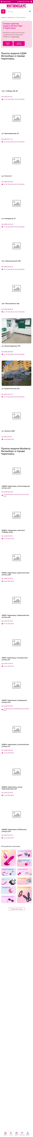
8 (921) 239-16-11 (7, 436)
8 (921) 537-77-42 (7, 139)
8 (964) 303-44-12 (8, 394)
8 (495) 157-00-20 (8, 492)
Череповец (11, 17)
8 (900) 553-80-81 (8, 309)
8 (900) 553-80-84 (8, 351)
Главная (3, 17)
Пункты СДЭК (8, 43)
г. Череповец (14, 36)
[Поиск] (30, 11)
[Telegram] (31, 1)
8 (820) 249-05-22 (8, 181)
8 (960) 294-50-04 (8, 266)
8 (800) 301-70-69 (23, 1)
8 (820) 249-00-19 (8, 224)
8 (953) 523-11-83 (7, 96)
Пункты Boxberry (19, 43)
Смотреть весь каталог (16, 909)
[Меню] (3, 11)
